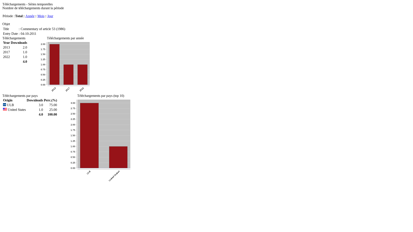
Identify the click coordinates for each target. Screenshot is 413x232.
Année (29, 16)
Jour (50, 16)
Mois (40, 16)
